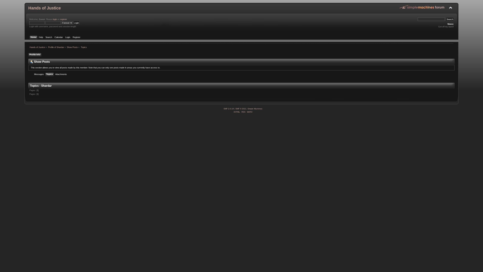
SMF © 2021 (240, 109)
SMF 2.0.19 (229, 109)
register (63, 19)
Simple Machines (255, 109)
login (55, 19)
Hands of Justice (44, 8)
